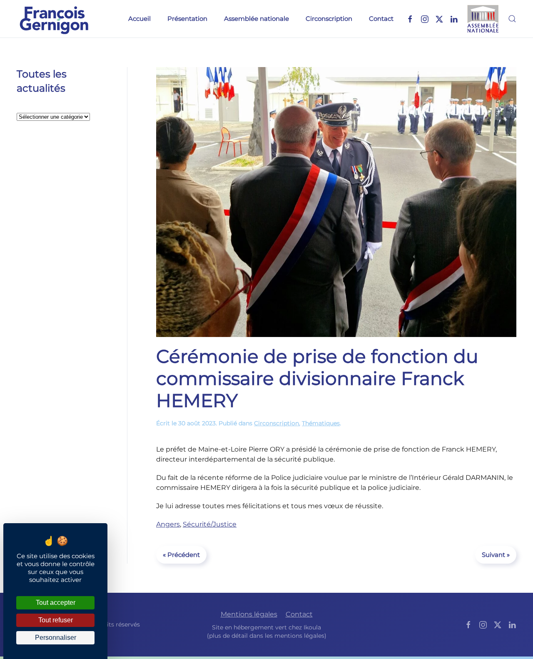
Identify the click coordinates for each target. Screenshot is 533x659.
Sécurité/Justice (210, 524)
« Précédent (181, 555)
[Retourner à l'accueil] (54, 18)
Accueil (139, 18)
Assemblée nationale (256, 18)
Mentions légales (249, 614)
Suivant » (496, 555)
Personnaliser (55, 637)
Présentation (187, 18)
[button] (512, 18)
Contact (381, 18)
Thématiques (321, 423)
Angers (168, 524)
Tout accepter (55, 602)
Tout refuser (55, 620)
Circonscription (329, 18)
